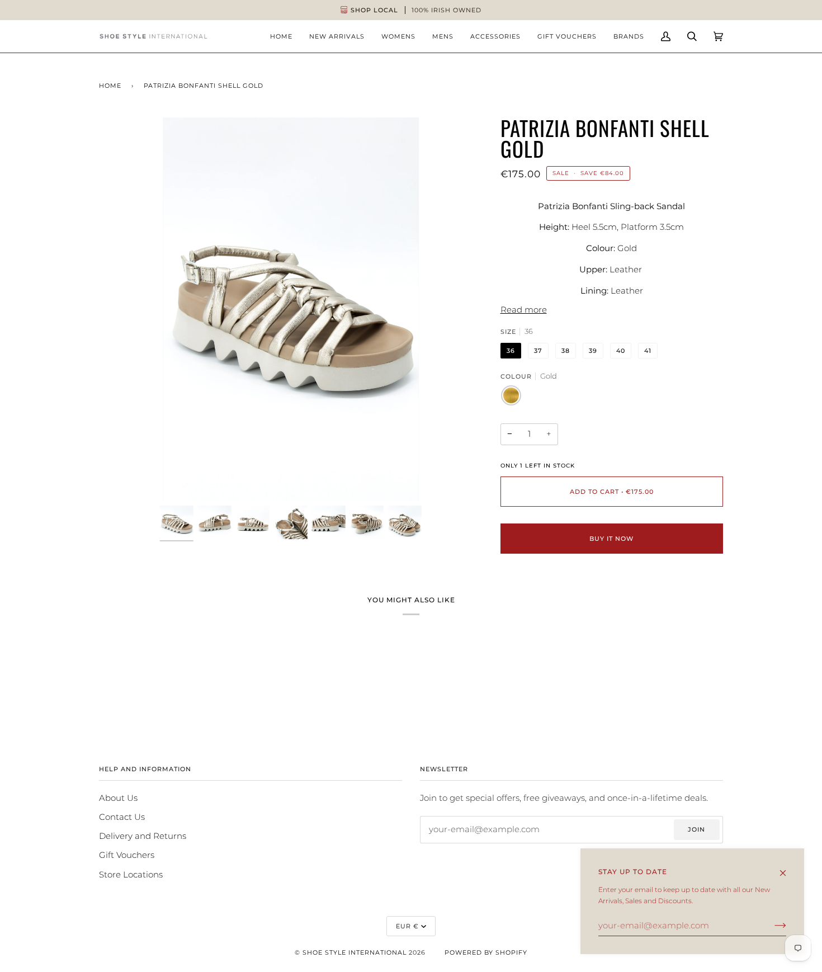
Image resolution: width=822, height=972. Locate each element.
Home (110, 85)
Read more (523, 310)
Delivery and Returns (142, 836)
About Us (118, 798)
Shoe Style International (355, 952)
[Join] (771, 926)
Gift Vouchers (126, 855)
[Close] (787, 868)
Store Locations (131, 875)
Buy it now (611, 538)
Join (696, 829)
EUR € (407, 926)
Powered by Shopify (486, 952)
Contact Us (122, 817)
